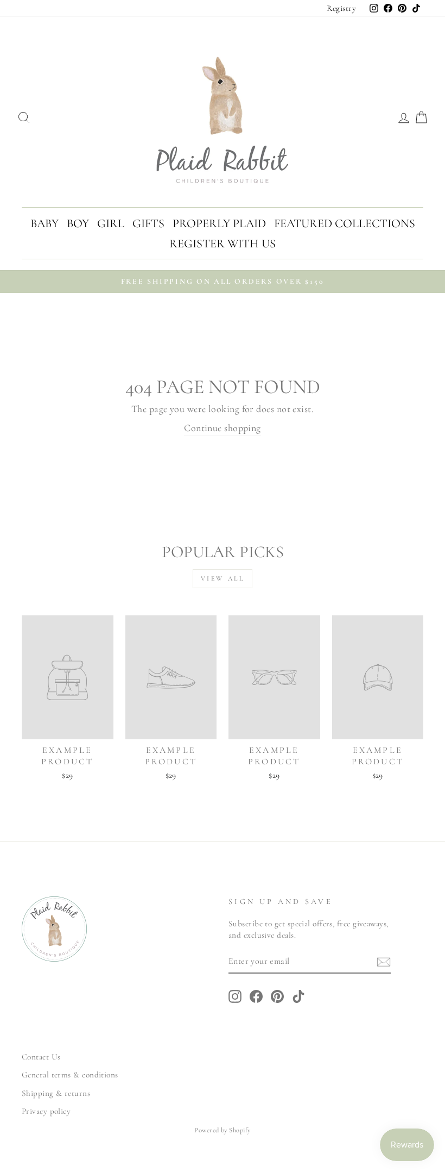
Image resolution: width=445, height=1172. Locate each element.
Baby (44, 223)
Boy (78, 223)
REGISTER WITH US (222, 243)
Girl (110, 223)
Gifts (148, 223)
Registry (341, 8)
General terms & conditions (70, 1075)
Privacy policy (46, 1111)
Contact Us (41, 1057)
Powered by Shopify (222, 1130)
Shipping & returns (56, 1093)
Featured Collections (344, 223)
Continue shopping (222, 428)
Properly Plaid (219, 223)
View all (223, 578)
